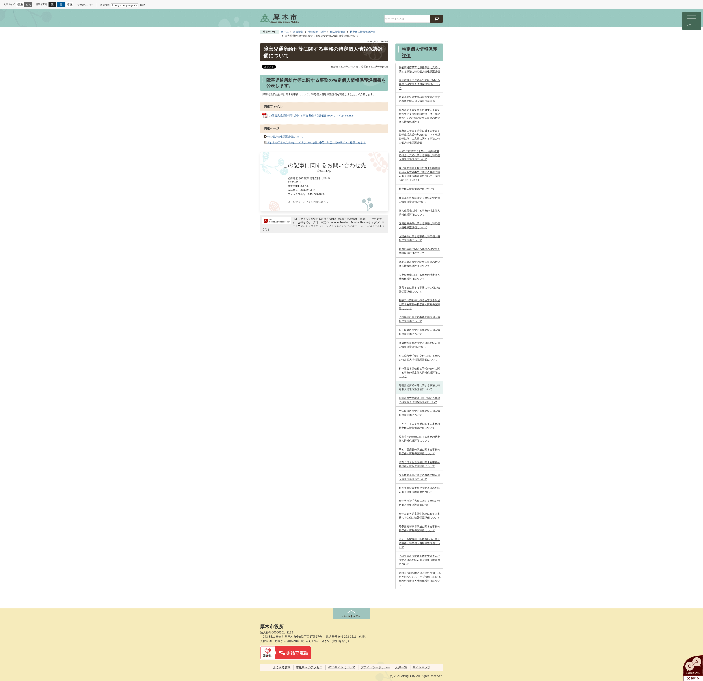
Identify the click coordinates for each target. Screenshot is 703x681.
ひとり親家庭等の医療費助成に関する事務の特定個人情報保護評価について (419, 543)
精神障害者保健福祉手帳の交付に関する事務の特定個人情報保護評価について (419, 372)
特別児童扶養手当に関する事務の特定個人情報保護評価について (419, 489)
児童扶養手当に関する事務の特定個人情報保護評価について (419, 477)
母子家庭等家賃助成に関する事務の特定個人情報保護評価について (419, 528)
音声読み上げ (85, 4)
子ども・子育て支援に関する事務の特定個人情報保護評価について (419, 425)
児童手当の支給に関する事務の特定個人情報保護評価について (419, 438)
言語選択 (105, 4)
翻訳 (142, 5)
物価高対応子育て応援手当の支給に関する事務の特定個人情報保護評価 (419, 69)
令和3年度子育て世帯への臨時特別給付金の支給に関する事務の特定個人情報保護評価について (419, 155)
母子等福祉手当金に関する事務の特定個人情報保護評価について (419, 502)
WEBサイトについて (341, 667)
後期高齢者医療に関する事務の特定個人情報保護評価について (419, 264)
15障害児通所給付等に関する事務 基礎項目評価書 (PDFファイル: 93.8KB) (311, 115)
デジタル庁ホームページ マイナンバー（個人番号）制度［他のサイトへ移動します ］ (316, 142)
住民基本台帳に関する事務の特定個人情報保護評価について (419, 199)
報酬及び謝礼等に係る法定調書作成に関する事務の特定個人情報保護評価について (419, 304)
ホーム (285, 31)
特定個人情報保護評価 (362, 31)
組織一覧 (401, 667)
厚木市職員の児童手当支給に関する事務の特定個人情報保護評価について (419, 84)
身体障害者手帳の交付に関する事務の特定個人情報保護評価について (419, 357)
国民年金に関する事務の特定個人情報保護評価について (419, 289)
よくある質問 (282, 667)
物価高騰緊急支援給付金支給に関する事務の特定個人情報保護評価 (419, 99)
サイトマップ (421, 667)
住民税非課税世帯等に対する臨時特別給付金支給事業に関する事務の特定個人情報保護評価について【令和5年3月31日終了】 (419, 174)
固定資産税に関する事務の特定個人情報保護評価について (419, 276)
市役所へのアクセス (309, 667)
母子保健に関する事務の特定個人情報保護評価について (419, 332)
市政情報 (298, 31)
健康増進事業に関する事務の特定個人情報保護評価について (419, 345)
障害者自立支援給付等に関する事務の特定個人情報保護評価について (419, 400)
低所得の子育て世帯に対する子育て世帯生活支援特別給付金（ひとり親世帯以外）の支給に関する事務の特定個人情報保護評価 (419, 136)
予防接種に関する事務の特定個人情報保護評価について (419, 319)
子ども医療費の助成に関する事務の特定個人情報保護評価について (419, 451)
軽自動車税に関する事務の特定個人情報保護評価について (419, 251)
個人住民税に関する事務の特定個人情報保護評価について (419, 212)
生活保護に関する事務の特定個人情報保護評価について (419, 413)
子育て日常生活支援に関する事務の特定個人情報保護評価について (419, 464)
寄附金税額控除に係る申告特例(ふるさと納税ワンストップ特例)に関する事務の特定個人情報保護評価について (420, 578)
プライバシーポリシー (375, 667)
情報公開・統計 (317, 31)
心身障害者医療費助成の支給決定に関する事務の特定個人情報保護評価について (419, 560)
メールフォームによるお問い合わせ (308, 202)
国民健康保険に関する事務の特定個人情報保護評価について (419, 225)
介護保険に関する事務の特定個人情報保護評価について (419, 238)
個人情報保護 (337, 31)
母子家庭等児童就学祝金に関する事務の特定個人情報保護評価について (419, 515)
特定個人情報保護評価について (285, 136)
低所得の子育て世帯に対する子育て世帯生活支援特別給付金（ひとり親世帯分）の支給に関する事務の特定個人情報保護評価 (419, 115)
